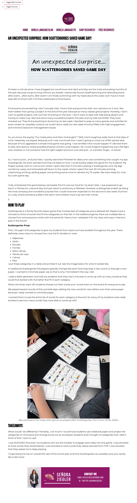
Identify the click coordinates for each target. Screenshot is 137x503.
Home (25, 30)
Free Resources (106, 30)
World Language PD (66, 30)
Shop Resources (87, 30)
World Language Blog (42, 30)
